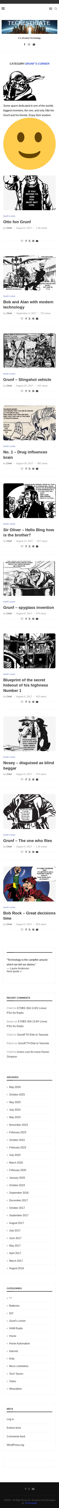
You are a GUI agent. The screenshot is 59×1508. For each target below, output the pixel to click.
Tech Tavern (16, 1373)
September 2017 (19, 1215)
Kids (11, 1358)
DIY (11, 1313)
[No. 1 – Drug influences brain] (29, 423)
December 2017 (18, 1200)
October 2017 (17, 1207)
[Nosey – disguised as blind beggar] (29, 733)
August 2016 (16, 1268)
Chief (9, 228)
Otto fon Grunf (17, 222)
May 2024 (15, 1117)
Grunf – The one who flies (27, 840)
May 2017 (15, 1245)
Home (12, 1336)
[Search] (55, 8)
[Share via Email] (37, 241)
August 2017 (16, 1223)
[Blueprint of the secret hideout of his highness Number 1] (29, 650)
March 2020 (16, 1162)
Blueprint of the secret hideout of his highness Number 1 (25, 685)
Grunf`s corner (17, 1320)
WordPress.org (15, 1445)
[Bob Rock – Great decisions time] (29, 884)
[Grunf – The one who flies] (29, 811)
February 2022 (17, 1147)
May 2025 (15, 1102)
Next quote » (14, 971)
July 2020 (14, 1155)
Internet (13, 1351)
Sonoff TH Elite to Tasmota (32, 1034)
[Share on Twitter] (29, 240)
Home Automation (19, 1343)
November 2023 (18, 1124)
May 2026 (15, 1087)
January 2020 (17, 1177)
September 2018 (19, 1192)
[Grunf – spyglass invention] (29, 578)
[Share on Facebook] (26, 241)
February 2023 (17, 1132)
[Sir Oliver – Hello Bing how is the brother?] (29, 500)
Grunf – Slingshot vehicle (27, 379)
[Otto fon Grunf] (29, 192)
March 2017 (16, 1260)
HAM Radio (16, 1328)
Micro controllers (18, 1366)
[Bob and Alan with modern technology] (29, 273)
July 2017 (14, 1230)
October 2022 (17, 1140)
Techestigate (31, 1503)
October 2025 (17, 1094)
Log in (10, 1419)
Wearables (15, 1388)
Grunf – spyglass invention (28, 607)
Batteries (14, 1305)
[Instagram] (29, 44)
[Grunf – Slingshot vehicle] (29, 350)
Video (12, 1381)
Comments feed (16, 1436)
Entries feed (14, 1427)
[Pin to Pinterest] (33, 241)
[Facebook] (24, 44)
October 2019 (17, 1185)
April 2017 (15, 1253)
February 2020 (17, 1170)
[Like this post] (22, 241)
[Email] (34, 44)
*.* (10, 1298)
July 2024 (14, 1109)
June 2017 (15, 1238)
